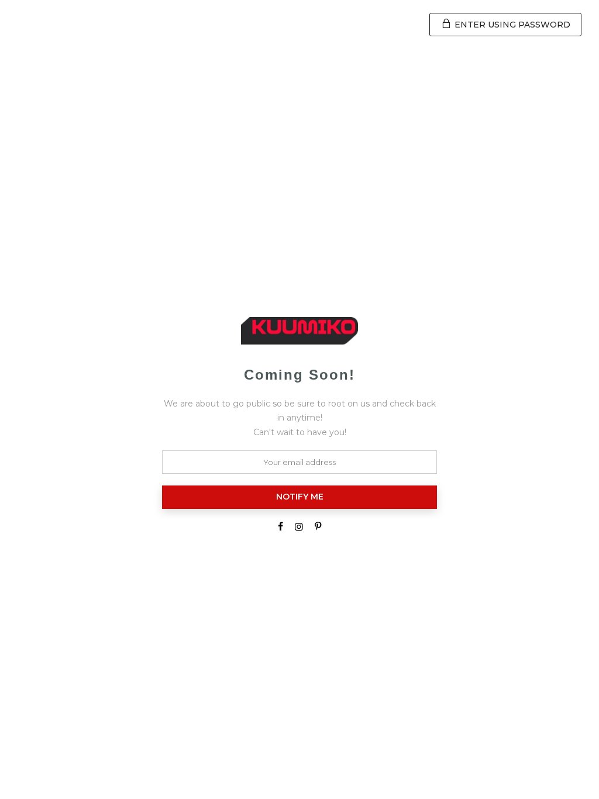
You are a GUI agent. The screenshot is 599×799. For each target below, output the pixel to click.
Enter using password (511, 24)
